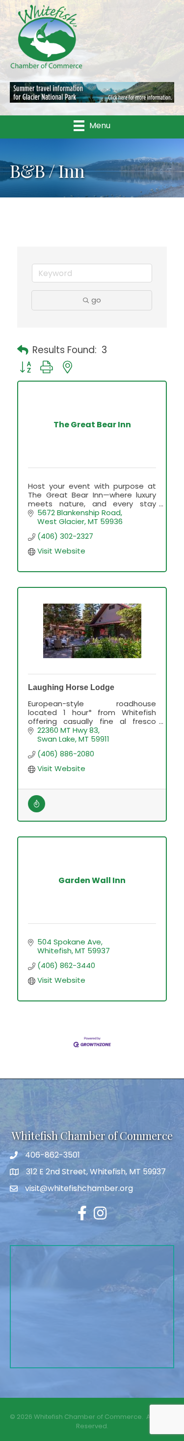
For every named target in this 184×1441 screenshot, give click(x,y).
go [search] (96, 300)
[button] (22, 350)
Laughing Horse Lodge (71, 687)
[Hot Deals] (36, 809)
